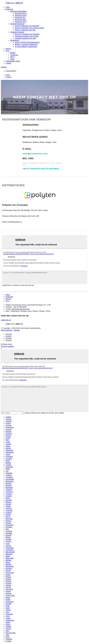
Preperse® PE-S (21, 13)
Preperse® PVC (21, 22)
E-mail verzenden (7, 346)
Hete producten (6, 330)
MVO (12, 57)
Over (7, 51)
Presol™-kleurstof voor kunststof (27, 26)
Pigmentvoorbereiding (18, 11)
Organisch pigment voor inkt (25, 38)
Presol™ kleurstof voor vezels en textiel (29, 28)
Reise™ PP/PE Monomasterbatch (27, 42)
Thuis (8, 7)
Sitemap (17, 330)
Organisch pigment (17, 32)
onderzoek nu (6, 320)
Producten (9, 9)
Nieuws (8, 49)
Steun (12, 59)
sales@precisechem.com (21, 309)
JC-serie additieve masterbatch (26, 46)
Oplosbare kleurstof (17, 24)
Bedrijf (12, 53)
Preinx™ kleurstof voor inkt (25, 30)
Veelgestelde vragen (13, 61)
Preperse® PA (20, 17)
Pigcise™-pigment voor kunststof (27, 34)
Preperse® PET (20, 20)
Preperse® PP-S (21, 15)
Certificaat (14, 55)
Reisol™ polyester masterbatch (26, 44)
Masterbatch (14, 40)
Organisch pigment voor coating (26, 36)
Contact (8, 63)
